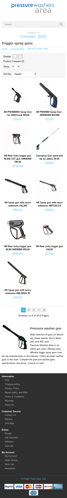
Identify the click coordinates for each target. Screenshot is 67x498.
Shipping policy (12, 384)
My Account (11, 456)
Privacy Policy (12, 388)
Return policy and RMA (16, 392)
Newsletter (10, 468)
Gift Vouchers (11, 437)
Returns (9, 419)
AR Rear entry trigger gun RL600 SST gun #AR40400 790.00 (17, 158)
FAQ (7, 380)
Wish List (9, 464)
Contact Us (10, 415)
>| (44, 310)
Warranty (9, 400)
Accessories (17, 49)
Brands (8, 433)
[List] (15, 56)
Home (4, 49)
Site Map (9, 423)
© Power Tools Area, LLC (33, 478)
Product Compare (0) (13, 61)
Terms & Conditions (14, 396)
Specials (9, 446)
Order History (11, 460)
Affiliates (9, 441)
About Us (9, 405)
